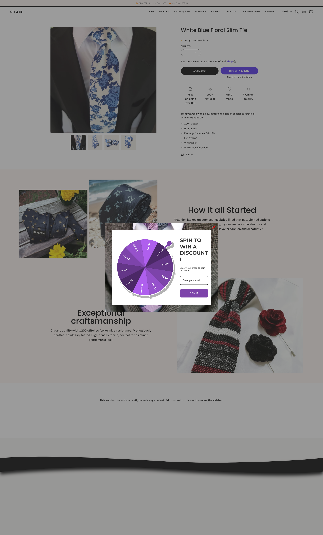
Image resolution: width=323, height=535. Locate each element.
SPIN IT (194, 293)
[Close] (214, 227)
